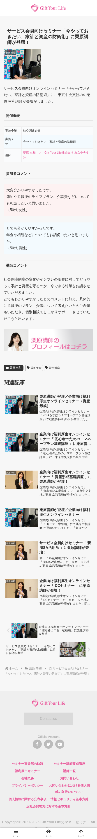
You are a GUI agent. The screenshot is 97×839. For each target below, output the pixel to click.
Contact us (48, 719)
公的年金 (36, 367)
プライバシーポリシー (27, 785)
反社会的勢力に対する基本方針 (48, 806)
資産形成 (54, 367)
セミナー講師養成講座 (69, 763)
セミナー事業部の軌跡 (27, 763)
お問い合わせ (69, 778)
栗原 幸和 (15, 367)
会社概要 (27, 778)
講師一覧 (69, 771)
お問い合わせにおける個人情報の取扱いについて (69, 789)
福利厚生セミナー (27, 771)
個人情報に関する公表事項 (27, 799)
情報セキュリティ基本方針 (69, 799)
